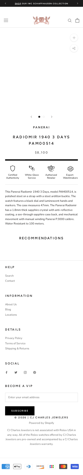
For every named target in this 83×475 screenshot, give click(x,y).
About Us (11, 304)
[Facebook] (6, 372)
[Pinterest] (34, 372)
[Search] (70, 20)
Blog (8, 309)
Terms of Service (15, 343)
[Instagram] (25, 372)
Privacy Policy (13, 338)
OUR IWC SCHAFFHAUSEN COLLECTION (41, 3)
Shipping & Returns (17, 348)
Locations (11, 315)
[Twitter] (15, 372)
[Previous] (31, 117)
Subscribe (19, 410)
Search (9, 276)
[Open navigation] (6, 20)
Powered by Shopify (41, 423)
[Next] (51, 117)
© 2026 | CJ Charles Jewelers (41, 417)
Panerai (41, 127)
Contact (10, 281)
